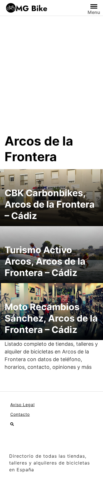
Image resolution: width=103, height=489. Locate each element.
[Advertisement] (51, 79)
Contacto (20, 414)
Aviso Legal (22, 404)
